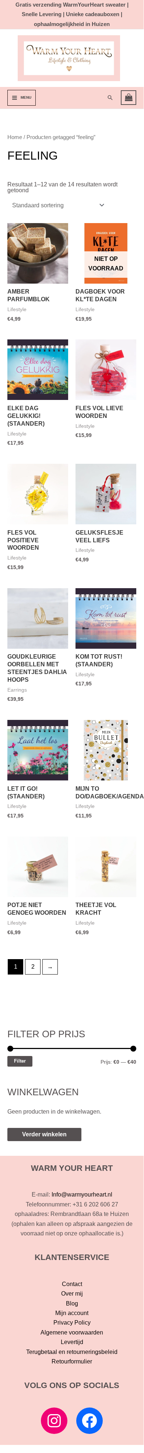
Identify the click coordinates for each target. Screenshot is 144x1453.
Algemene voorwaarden (72, 1332)
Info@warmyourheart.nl (82, 1194)
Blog (72, 1303)
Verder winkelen (44, 1134)
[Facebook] (89, 1421)
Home (14, 137)
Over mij (72, 1293)
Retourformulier (72, 1361)
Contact (72, 1284)
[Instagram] (54, 1421)
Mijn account (71, 1313)
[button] (110, 97)
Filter (20, 1061)
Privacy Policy (72, 1322)
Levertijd (72, 1342)
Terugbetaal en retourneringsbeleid (71, 1352)
